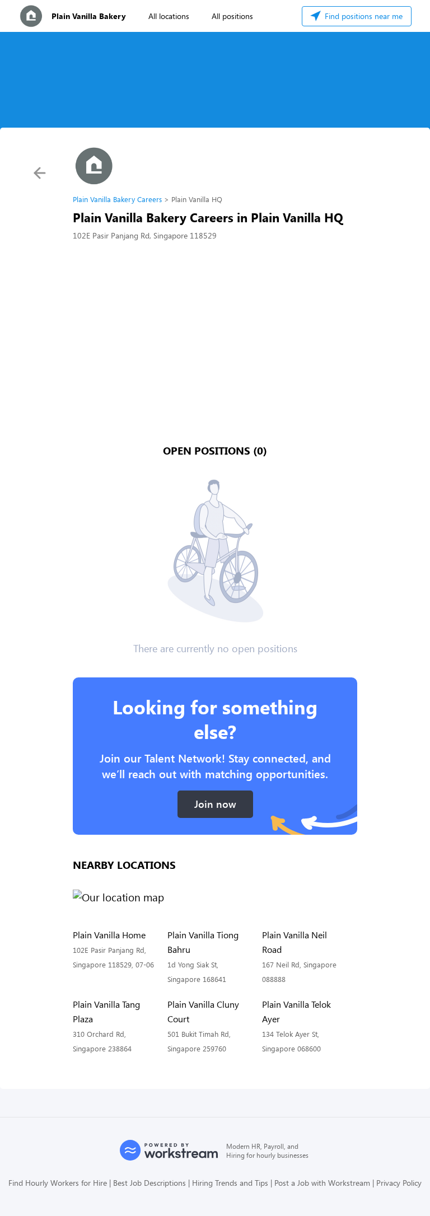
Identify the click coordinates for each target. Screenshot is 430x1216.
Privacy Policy (399, 1182)
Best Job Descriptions (149, 1182)
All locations (168, 16)
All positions (232, 16)
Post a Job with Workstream (322, 1182)
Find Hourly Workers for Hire (57, 1182)
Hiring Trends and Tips (230, 1182)
